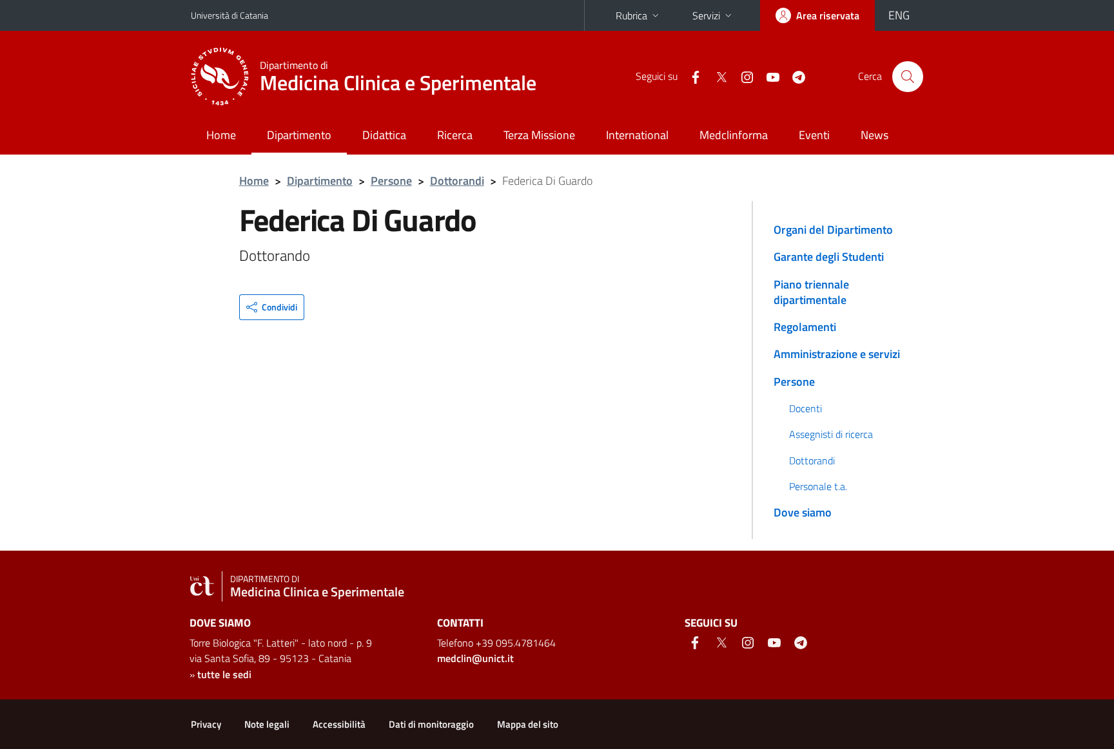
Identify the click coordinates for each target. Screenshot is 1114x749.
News (874, 135)
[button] (271, 307)
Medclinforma (733, 135)
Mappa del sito (527, 724)
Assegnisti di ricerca (831, 434)
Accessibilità (339, 724)
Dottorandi (457, 180)
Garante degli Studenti (829, 256)
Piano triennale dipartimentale (811, 292)
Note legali (266, 724)
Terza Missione (539, 135)
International (637, 135)
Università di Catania (229, 15)
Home (221, 135)
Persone (391, 180)
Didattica (384, 135)
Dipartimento (299, 135)
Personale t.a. (818, 486)
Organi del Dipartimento (833, 229)
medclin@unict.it (475, 658)
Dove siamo (803, 512)
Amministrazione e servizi (837, 354)
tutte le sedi (224, 674)
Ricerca (455, 135)
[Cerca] (907, 76)
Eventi (814, 135)
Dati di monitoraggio (431, 724)
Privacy (206, 724)
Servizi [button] (706, 15)
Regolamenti (805, 327)
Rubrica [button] (631, 15)
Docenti (805, 408)
